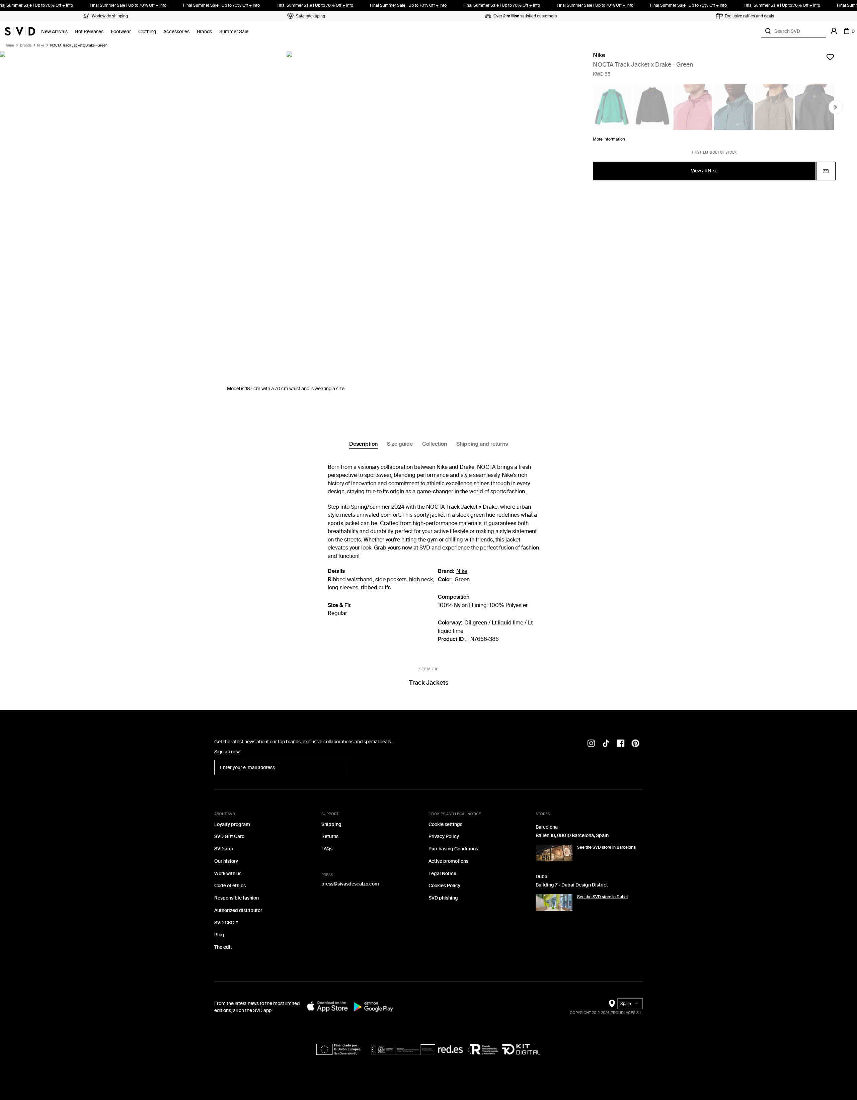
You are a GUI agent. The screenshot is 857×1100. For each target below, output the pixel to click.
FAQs (326, 849)
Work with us (227, 873)
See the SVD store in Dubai (602, 897)
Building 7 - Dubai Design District (572, 885)
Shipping (331, 824)
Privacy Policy (443, 836)
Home (9, 46)
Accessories (176, 31)
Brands (204, 31)
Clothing (147, 31)
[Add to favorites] (830, 57)
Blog (219, 935)
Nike (40, 46)
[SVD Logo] (20, 31)
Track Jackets (428, 682)
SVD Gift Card (229, 836)
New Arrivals (54, 31)
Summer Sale (233, 31)
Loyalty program (232, 824)
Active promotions (448, 861)
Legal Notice (442, 873)
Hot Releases (89, 31)
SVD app (223, 849)
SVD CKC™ (226, 923)
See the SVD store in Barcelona (606, 847)
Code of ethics (230, 886)
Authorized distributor (238, 910)
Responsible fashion (236, 898)
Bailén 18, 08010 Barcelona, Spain (572, 835)
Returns (329, 836)
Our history (226, 861)
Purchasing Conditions (453, 849)
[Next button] (836, 107)
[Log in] (834, 31)
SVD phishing (443, 898)
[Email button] (826, 171)
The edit (223, 947)
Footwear (121, 31)
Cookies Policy (444, 886)
